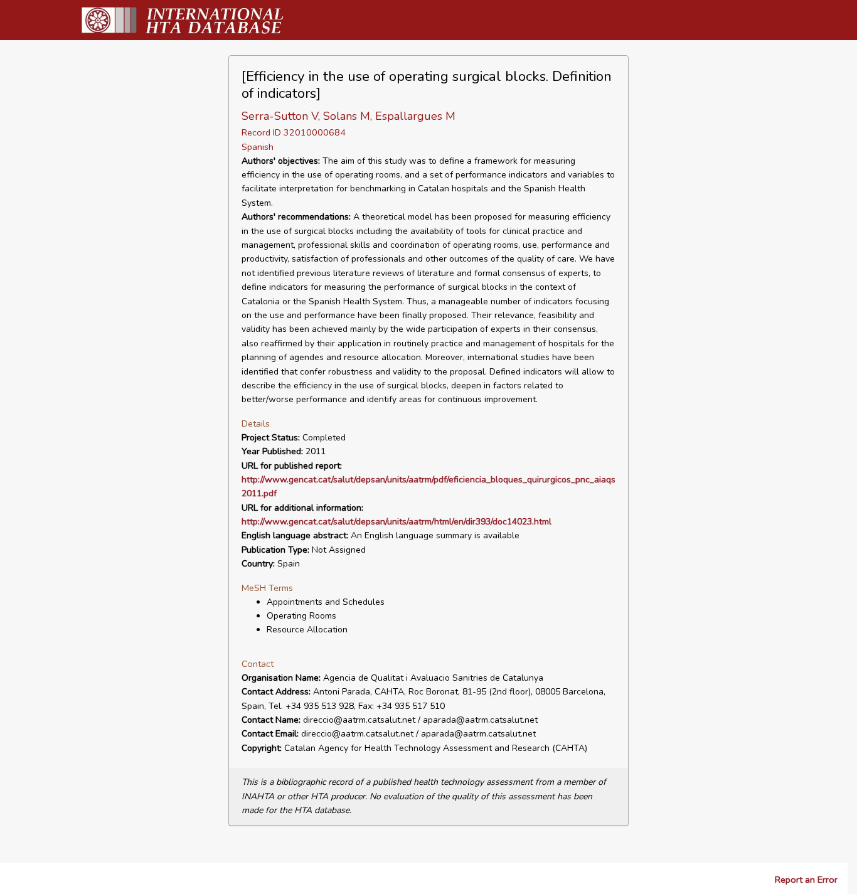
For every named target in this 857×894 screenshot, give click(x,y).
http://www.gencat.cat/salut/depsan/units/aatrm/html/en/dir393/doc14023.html (396, 522)
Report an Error (806, 879)
